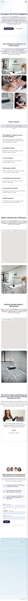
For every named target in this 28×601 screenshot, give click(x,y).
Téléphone (8, 510)
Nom (15, 508)
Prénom (4, 508)
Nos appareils (19, 28)
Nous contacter (9, 28)
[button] (26, 1)
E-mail (7, 515)
